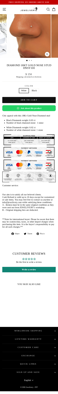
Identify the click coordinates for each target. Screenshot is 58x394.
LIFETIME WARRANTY (28, 339)
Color (29, 86)
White (24, 90)
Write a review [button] (29, 269)
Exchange (28, 356)
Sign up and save (28, 372)
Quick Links (28, 364)
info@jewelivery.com (12, 202)
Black (34, 90)
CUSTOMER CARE (28, 347)
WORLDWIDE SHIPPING (28, 331)
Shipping (19, 77)
